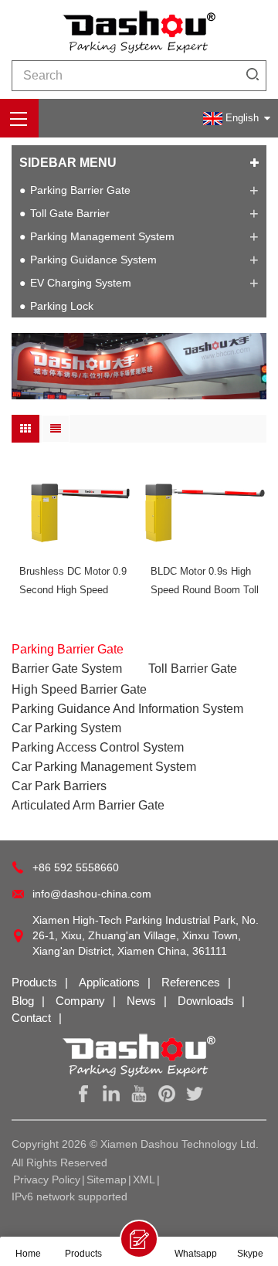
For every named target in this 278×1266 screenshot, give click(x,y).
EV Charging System (80, 283)
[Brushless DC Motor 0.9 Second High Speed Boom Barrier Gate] (73, 508)
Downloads (206, 1000)
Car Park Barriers (59, 786)
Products (34, 982)
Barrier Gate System (67, 668)
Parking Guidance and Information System (127, 708)
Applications (109, 982)
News (141, 1000)
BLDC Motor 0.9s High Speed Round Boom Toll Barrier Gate (205, 582)
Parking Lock (61, 306)
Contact (31, 1017)
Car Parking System (66, 728)
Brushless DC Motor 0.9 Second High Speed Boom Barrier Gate (73, 582)
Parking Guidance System (93, 259)
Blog (23, 1000)
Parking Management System (102, 236)
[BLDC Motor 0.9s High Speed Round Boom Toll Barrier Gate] (204, 508)
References (190, 982)
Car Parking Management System (104, 766)
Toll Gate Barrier (70, 213)
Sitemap (106, 1179)
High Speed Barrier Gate (79, 689)
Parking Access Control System (98, 747)
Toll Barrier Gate (192, 668)
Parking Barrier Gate (80, 190)
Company (80, 1000)
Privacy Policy (46, 1179)
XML (144, 1179)
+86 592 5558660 (75, 867)
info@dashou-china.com (91, 894)
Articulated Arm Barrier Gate (88, 805)
